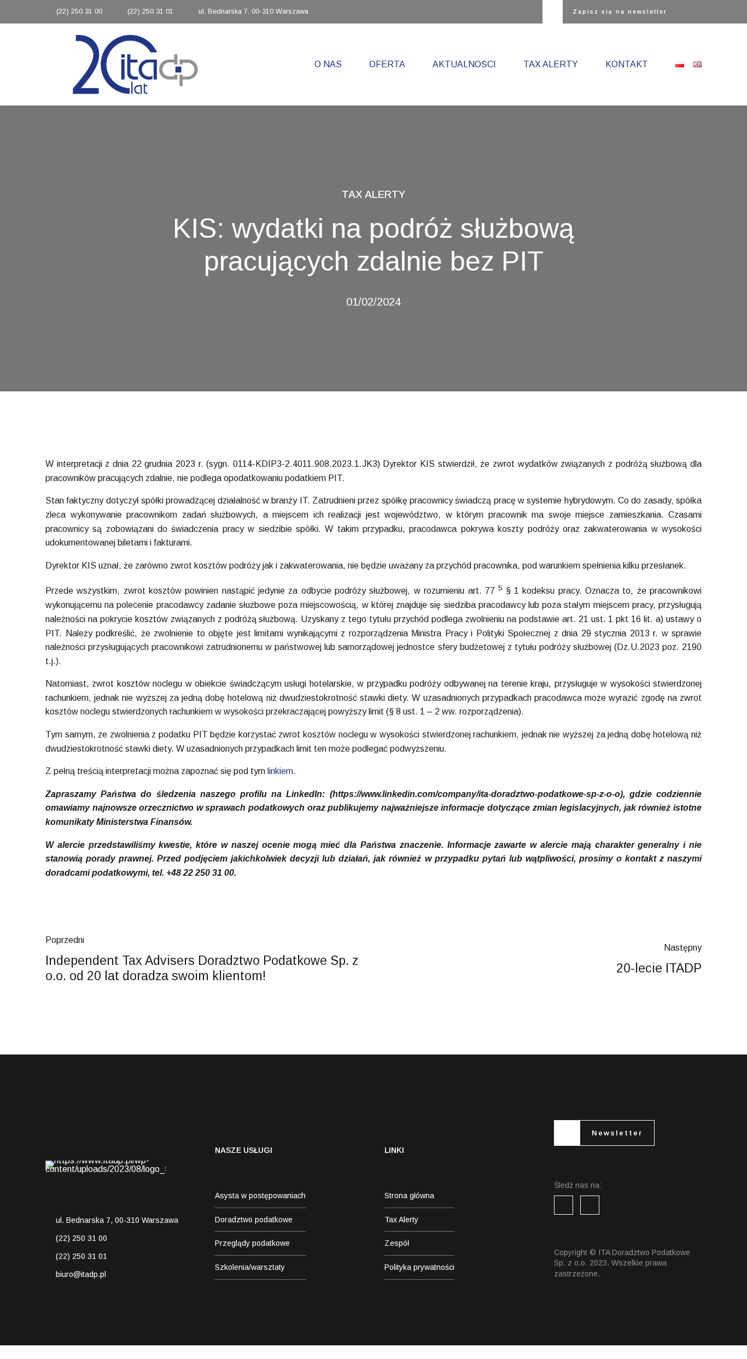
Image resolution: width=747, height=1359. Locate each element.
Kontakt (626, 64)
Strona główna (409, 1195)
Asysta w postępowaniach (260, 1195)
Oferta (387, 64)
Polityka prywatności (419, 1267)
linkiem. (281, 771)
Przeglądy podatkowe (252, 1243)
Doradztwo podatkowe (254, 1219)
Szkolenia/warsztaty (250, 1267)
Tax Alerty (550, 64)
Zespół (396, 1243)
